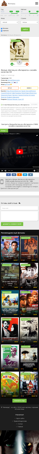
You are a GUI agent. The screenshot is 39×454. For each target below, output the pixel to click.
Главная (20, 426)
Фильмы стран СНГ (18, 99)
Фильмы (5, 28)
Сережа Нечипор (23, 95)
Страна (23, 18)
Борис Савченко (13, 95)
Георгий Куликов (6, 93)
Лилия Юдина (25, 93)
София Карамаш (16, 93)
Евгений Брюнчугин (14, 80)
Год (2, 9)
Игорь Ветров (10, 91)
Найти (25, 29)
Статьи (20, 424)
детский (7, 84)
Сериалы (6, 30)
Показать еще (19, 401)
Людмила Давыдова (13, 97)
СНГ (17, 82)
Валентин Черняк (20, 91)
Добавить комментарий (12, 224)
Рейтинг (23, 9)
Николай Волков (31, 91)
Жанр (3, 18)
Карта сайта (20, 418)
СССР (12, 82)
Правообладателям (20, 421)
